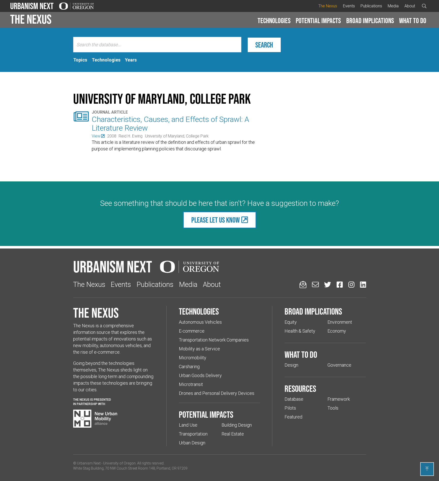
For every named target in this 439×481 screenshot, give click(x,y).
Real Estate (233, 434)
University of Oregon (119, 463)
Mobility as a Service (199, 348)
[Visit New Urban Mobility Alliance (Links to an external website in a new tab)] (95, 419)
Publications (371, 6)
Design (291, 365)
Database (294, 399)
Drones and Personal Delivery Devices (216, 393)
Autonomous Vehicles (200, 322)
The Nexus (327, 6)
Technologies (274, 21)
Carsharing (189, 366)
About (409, 6)
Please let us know (215, 220)
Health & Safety (300, 331)
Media (393, 6)
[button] (274, 20)
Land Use (188, 425)
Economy (336, 331)
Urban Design (192, 442)
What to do (412, 21)
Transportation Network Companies (214, 340)
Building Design (237, 425)
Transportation (193, 434)
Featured (293, 417)
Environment (339, 322)
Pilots (290, 408)
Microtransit (191, 384)
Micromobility (192, 357)
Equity (291, 322)
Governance (339, 365)
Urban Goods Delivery (200, 375)
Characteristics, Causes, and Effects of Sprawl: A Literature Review (170, 123)
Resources (300, 388)
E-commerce (192, 331)
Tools (332, 408)
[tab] (80, 60)
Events (349, 6)
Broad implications (370, 21)
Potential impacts (318, 21)
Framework (338, 399)
